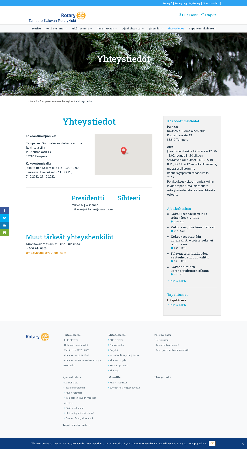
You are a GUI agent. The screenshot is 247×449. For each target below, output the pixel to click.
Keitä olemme (54, 28)
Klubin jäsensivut (118, 382)
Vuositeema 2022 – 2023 (76, 350)
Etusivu (36, 28)
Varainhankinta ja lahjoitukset (125, 355)
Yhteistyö (114, 370)
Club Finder (189, 15)
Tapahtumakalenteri (202, 28)
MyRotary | (196, 3)
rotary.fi (32, 101)
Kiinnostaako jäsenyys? (167, 345)
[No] (242, 443)
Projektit (114, 350)
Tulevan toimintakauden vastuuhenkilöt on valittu (190, 255)
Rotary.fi (167, 3)
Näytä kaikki (178, 280)
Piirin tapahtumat (75, 408)
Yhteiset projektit (118, 360)
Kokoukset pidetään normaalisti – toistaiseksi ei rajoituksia (192, 240)
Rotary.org (181, 3)
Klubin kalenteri (74, 392)
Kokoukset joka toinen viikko (193, 227)
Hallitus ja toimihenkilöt (76, 345)
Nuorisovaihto (211, 3)
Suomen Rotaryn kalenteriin (80, 418)
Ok (212, 443)
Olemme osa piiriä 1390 (76, 355)
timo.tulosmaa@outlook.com (46, 253)
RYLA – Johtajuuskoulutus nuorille (172, 350)
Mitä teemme (80, 28)
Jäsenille (154, 28)
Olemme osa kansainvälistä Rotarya (82, 360)
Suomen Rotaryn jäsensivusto (125, 387)
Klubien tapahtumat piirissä (80, 413)
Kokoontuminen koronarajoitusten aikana (190, 269)
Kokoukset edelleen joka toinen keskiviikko (189, 215)
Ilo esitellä (69, 365)
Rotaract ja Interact (119, 365)
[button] (125, 151)
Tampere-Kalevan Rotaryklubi (57, 101)
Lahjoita (210, 15)
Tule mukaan (105, 28)
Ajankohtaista (131, 28)
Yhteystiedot (176, 28)
